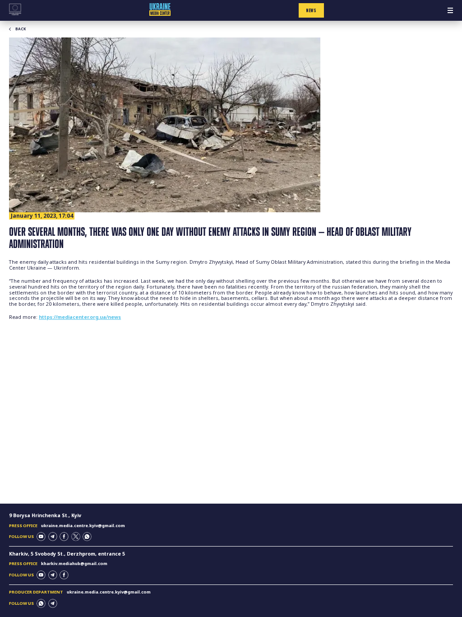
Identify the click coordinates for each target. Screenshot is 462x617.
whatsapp (87, 536)
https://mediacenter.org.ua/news (80, 317)
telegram (52, 536)
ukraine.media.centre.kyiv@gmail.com (83, 525)
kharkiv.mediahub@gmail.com (74, 563)
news (311, 10)
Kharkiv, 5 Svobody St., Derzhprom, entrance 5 (67, 554)
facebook (64, 536)
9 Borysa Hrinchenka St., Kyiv (45, 515)
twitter (75, 536)
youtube (41, 536)
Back (20, 29)
